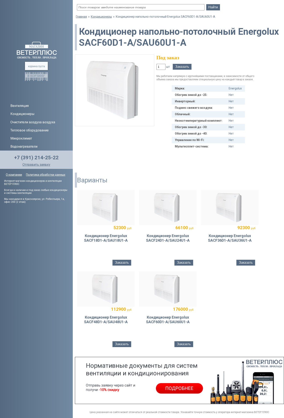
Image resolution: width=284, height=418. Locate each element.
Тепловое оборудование (29, 130)
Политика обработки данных (45, 174)
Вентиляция (19, 106)
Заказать (182, 66)
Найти (213, 7)
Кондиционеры (22, 114)
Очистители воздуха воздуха (32, 122)
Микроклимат (21, 138)
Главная (81, 16)
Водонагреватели (23, 146)
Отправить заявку (36, 165)
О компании (14, 174)
